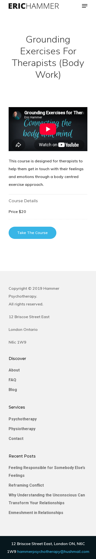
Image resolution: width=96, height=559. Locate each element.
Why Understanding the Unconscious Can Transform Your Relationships (47, 499)
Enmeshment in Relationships (36, 512)
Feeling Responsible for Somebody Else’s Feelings (47, 471)
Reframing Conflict (26, 485)
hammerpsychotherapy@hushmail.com (53, 551)
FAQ (12, 380)
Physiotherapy (22, 428)
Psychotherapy (23, 419)
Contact (16, 438)
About (14, 370)
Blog (13, 389)
